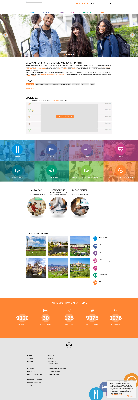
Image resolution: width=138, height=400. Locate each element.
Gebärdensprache (54, 371)
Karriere (51, 355)
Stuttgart (39, 84)
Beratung (88, 13)
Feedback (30, 361)
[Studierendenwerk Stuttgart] (34, 4)
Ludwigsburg (65, 84)
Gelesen (131, 396)
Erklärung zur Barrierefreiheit (57, 368)
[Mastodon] (82, 3)
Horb (92, 84)
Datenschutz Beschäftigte (34, 374)
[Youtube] (88, 3)
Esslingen (75, 84)
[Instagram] (77, 3)
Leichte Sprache (54, 374)
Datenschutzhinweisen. (116, 394)
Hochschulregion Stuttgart (34, 379)
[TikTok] (85, 3)
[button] (64, 54)
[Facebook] (80, 3)
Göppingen (85, 84)
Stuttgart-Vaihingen (52, 84)
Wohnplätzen (106, 67)
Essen (32, 13)
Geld (73, 13)
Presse (51, 358)
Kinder (60, 13)
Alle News (30, 84)
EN (96, 3)
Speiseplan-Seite (55, 100)
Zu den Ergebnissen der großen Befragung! (52, 74)
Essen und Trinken (31, 68)
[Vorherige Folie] (5, 35)
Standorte (30, 358)
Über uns (104, 13)
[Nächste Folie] (132, 35)
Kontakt (29, 355)
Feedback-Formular (31, 75)
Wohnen (46, 13)
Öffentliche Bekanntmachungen (55, 362)
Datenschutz (30, 371)
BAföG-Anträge (63, 68)
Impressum (30, 368)
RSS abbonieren (31, 89)
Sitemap (29, 385)
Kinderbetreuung (41, 68)
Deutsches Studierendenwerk (35, 382)
